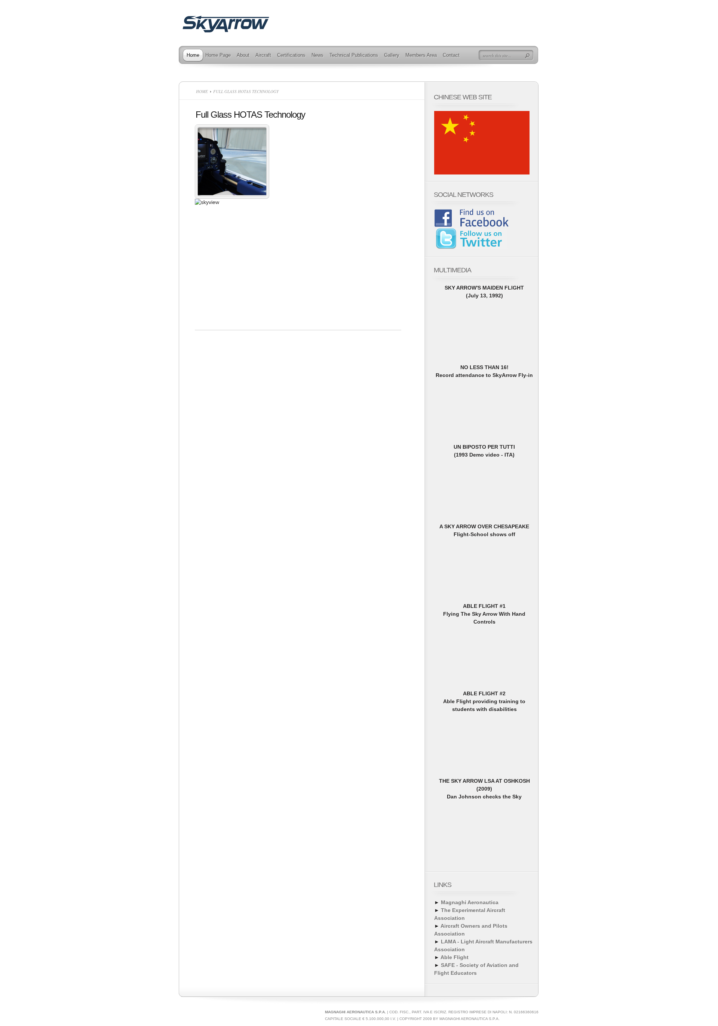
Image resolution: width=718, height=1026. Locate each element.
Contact (451, 55)
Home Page (218, 55)
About (243, 55)
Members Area (421, 55)
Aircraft (263, 55)
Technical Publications (353, 55)
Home (193, 55)
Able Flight (455, 957)
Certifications (291, 55)
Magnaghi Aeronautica (469, 902)
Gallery (391, 55)
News (317, 55)
